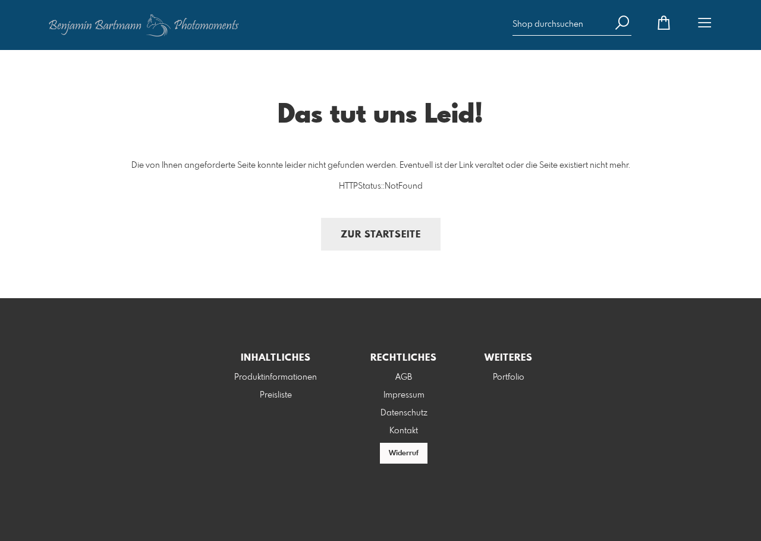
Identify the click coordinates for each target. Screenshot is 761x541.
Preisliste (276, 395)
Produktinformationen (275, 377)
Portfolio (508, 377)
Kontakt (403, 431)
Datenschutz (403, 413)
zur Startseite (381, 235)
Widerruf (404, 453)
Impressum (403, 395)
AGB (403, 377)
